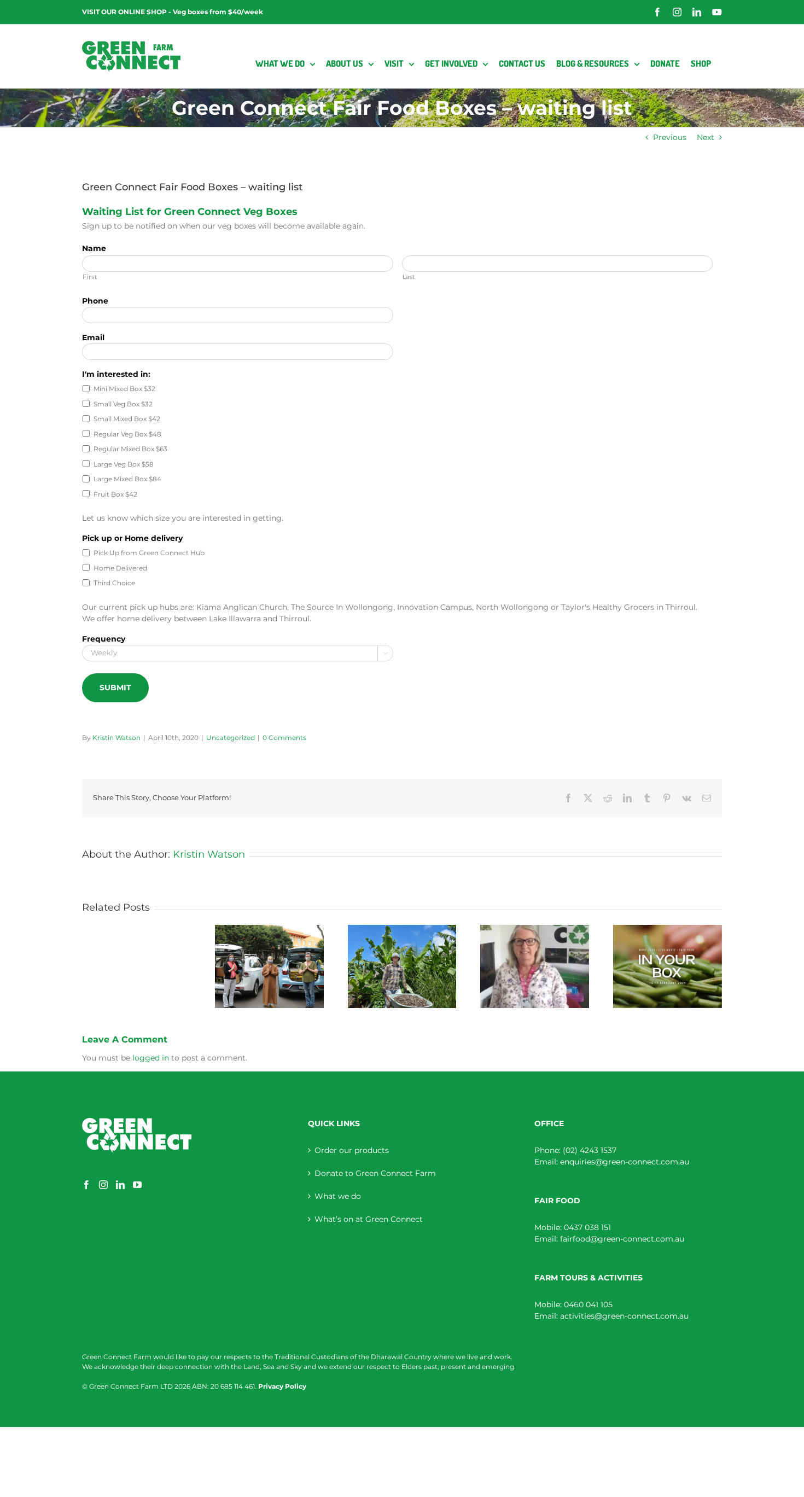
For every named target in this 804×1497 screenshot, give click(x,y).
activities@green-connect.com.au (624, 1316)
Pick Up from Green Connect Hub (149, 553)
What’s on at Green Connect (368, 1219)
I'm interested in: (116, 374)
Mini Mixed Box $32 (124, 389)
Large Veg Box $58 (124, 464)
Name (94, 248)
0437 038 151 (587, 1227)
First (90, 277)
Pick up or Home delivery (132, 538)
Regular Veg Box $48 (127, 434)
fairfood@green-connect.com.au (622, 1239)
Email (93, 337)
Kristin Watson (116, 737)
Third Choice (114, 583)
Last (409, 277)
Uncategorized (230, 737)
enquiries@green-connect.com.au (624, 1162)
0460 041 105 (588, 1304)
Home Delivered (120, 568)
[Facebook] (86, 1184)
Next (705, 137)
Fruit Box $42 (115, 494)
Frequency (103, 639)
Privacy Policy (282, 1386)
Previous (669, 137)
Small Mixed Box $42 (127, 419)
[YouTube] (137, 1184)
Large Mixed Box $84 (127, 479)
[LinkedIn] (120, 1184)
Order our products (351, 1150)
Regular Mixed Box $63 (130, 449)
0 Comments (284, 737)
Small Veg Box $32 (123, 404)
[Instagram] (103, 1184)
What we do (337, 1196)
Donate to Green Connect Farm (375, 1173)
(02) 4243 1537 (589, 1150)
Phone (95, 301)
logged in (150, 1058)
